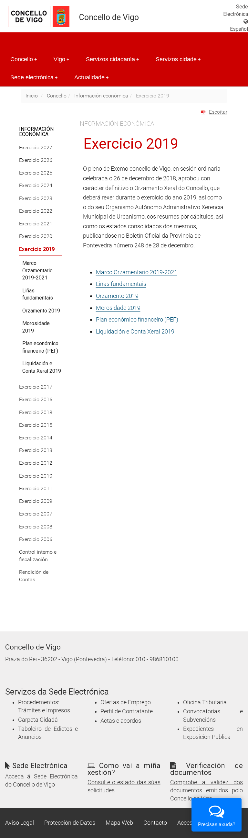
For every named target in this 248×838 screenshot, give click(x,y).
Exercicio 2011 (35, 488)
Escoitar (218, 112)
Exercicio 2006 (35, 539)
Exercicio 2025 (35, 173)
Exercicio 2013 (35, 450)
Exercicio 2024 (35, 185)
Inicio (32, 96)
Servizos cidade (178, 59)
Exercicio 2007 (35, 514)
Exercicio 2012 (35, 463)
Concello (23, 59)
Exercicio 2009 (35, 501)
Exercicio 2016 (35, 399)
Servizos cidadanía (112, 59)
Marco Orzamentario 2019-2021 (136, 272)
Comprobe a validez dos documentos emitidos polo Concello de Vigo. (206, 790)
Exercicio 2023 (35, 198)
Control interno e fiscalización (38, 555)
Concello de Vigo (109, 17)
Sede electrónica (33, 77)
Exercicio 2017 (35, 387)
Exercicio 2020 (35, 236)
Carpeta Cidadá (38, 720)
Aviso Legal (19, 823)
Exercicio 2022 (35, 211)
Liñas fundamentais (121, 283)
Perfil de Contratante (126, 711)
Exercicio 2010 (35, 476)
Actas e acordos (120, 721)
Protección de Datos (69, 823)
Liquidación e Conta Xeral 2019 (135, 331)
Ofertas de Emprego (125, 702)
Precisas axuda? (216, 824)
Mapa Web (119, 823)
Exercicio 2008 (35, 527)
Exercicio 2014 (35, 438)
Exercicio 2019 (37, 249)
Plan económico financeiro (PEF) (137, 319)
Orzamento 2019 (117, 295)
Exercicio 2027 (35, 147)
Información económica (101, 96)
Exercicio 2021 (35, 224)
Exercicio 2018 (35, 412)
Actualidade (91, 77)
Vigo (61, 59)
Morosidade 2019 (118, 307)
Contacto (155, 823)
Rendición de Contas (33, 576)
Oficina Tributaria (205, 702)
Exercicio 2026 (35, 160)
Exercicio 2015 (35, 425)
